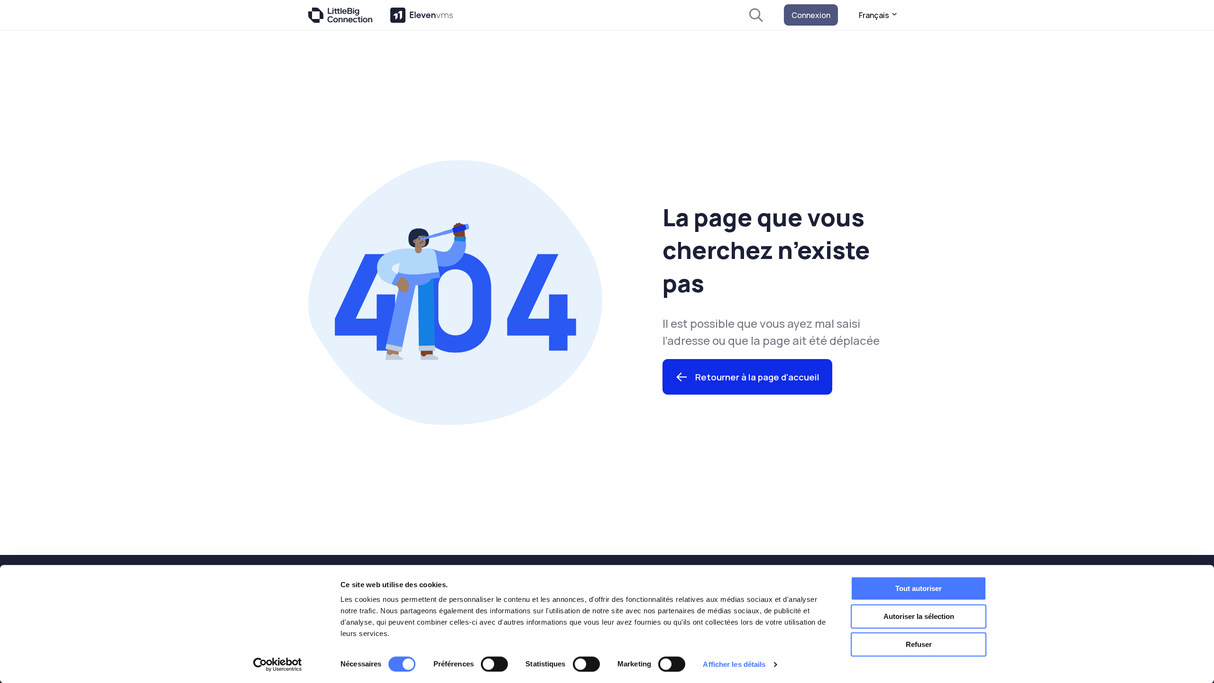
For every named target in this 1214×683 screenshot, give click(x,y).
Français (875, 15)
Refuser (919, 644)
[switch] (494, 664)
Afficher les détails (734, 664)
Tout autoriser (918, 588)
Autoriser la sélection (918, 616)
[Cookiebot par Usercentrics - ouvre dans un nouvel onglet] (277, 664)
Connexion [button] (810, 15)
